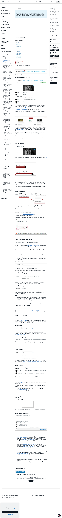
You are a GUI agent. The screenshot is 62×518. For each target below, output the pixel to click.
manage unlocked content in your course (22, 187)
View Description (53, 34)
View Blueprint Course (53, 15)
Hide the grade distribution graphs (22, 453)
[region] (10, 510)
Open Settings (52, 8)
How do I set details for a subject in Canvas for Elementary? (42, 493)
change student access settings (28, 214)
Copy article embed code (54, 50)
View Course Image (53, 14)
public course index (23, 362)
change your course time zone (21, 109)
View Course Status (53, 12)
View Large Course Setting (54, 25)
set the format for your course (23, 376)
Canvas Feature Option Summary (8, 497)
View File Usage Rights (53, 29)
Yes (53, 66)
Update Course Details (53, 37)
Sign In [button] (31, 480)
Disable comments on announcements (23, 455)
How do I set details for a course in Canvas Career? (11, 493)
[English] (7, 1)
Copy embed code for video (54, 56)
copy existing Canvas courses (27, 301)
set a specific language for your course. (25, 281)
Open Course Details (53, 9)
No (53, 69)
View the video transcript (20, 37)
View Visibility (52, 31)
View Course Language (54, 22)
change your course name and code (21, 107)
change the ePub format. (23, 389)
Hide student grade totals (21, 448)
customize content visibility (35, 361)
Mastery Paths (21, 382)
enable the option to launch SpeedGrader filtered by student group (29, 310)
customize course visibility (26, 361)
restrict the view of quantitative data (33, 245)
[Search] (54, 2)
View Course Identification (54, 11)
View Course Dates (53, 17)
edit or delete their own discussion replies (30, 444)
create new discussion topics (28, 441)
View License (52, 28)
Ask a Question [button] (53, 82)
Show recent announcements (22, 437)
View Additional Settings (54, 35)
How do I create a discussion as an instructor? (10, 495)
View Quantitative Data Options (54, 19)
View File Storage (53, 23)
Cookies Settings (10, 514)
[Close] (18, 504)
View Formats (52, 32)
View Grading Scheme (53, 26)
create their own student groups (28, 446)
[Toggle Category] (1, 7)
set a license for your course (20, 334)
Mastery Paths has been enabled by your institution (24, 381)
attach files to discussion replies (28, 439)
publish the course (20, 129)
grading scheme (24, 320)
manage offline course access (31, 393)
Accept (10, 511)
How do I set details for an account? (38, 495)
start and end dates (20, 209)
